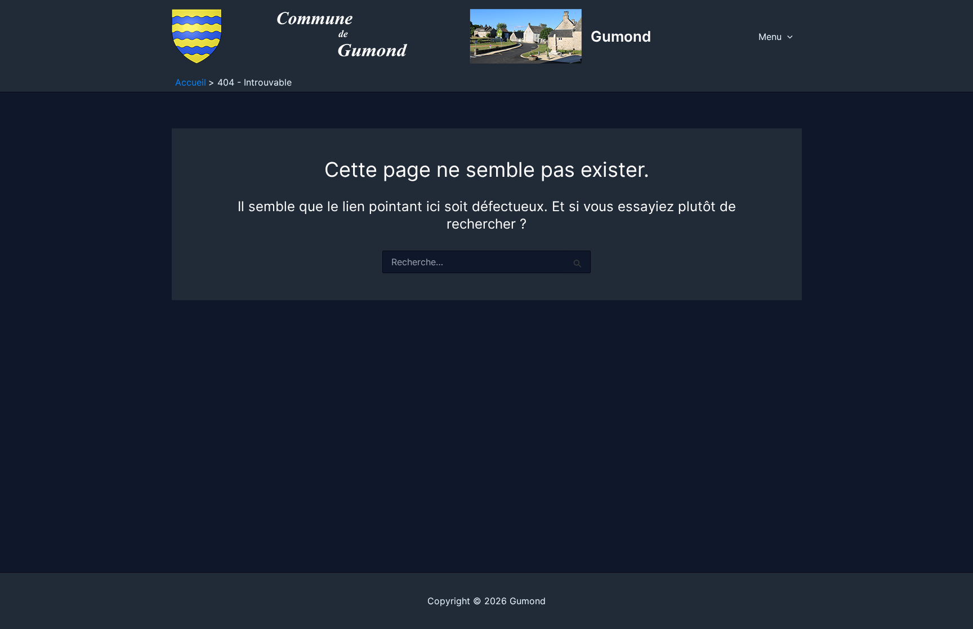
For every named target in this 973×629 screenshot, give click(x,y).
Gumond (621, 36)
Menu (770, 36)
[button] (787, 36)
